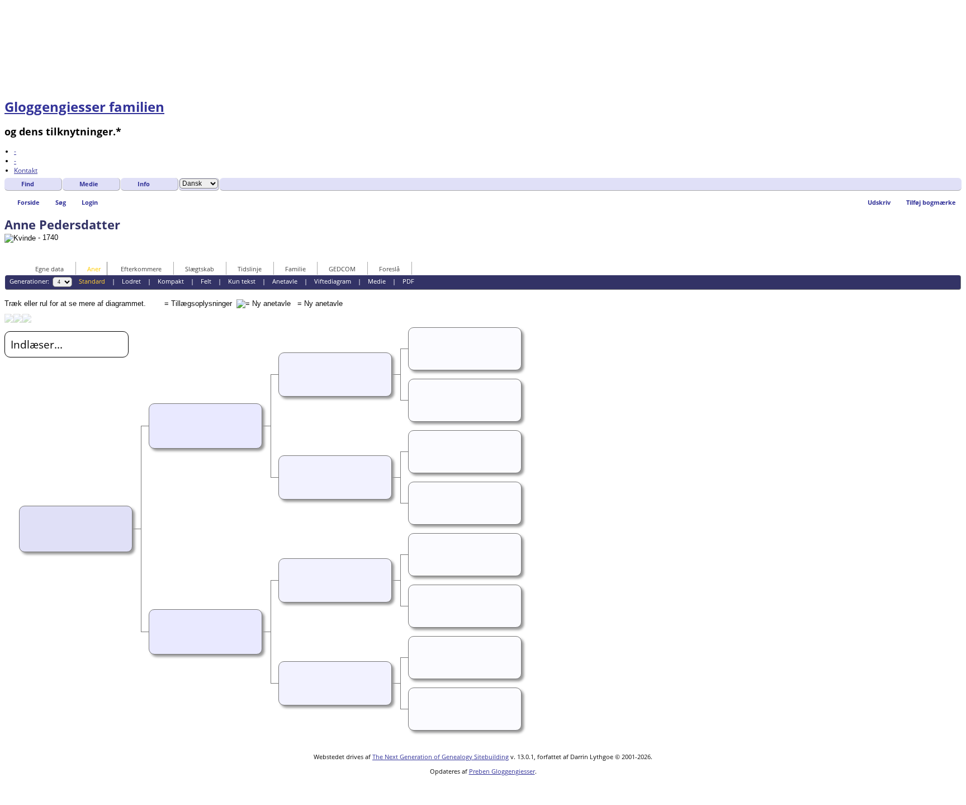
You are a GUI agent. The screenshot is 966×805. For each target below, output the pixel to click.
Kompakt (171, 281)
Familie (295, 269)
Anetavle (284, 281)
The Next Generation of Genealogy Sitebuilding (440, 756)
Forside (28, 202)
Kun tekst (241, 281)
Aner (94, 269)
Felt (206, 281)
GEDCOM (342, 269)
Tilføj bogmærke (931, 202)
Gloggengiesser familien (84, 106)
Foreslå (389, 269)
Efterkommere (141, 269)
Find (27, 184)
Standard (92, 281)
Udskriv (879, 202)
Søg (60, 202)
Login (90, 202)
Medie (88, 184)
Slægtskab (199, 269)
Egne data (49, 269)
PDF (408, 281)
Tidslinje (250, 269)
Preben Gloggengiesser (502, 771)
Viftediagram (332, 281)
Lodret (131, 281)
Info (144, 184)
